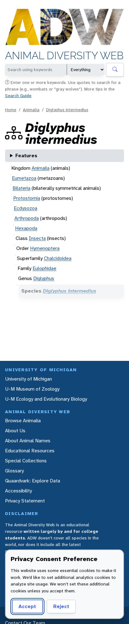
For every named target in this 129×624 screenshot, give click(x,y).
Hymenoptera (44, 248)
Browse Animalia (23, 420)
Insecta (37, 238)
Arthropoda (26, 218)
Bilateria (21, 188)
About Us (15, 430)
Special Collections (26, 460)
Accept (27, 606)
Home (10, 109)
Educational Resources (29, 450)
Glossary (14, 470)
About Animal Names (27, 440)
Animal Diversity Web (64, 55)
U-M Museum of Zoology (32, 389)
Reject (61, 606)
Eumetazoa (24, 178)
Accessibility (18, 490)
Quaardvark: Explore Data (32, 480)
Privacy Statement (25, 500)
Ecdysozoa (25, 208)
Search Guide (18, 95)
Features (26, 155)
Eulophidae (44, 268)
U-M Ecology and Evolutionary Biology (46, 399)
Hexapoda (26, 228)
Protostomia (26, 198)
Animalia (31, 109)
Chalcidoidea (57, 258)
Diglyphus (43, 278)
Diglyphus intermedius (67, 109)
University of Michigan (28, 379)
